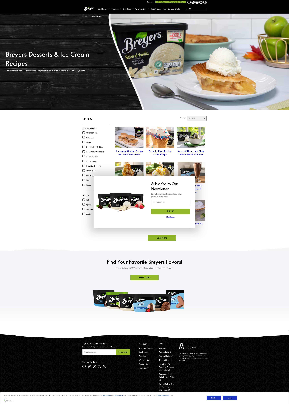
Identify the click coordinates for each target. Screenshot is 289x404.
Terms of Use (106, 395)
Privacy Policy (118, 395)
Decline (213, 398)
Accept (230, 398)
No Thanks (170, 217)
